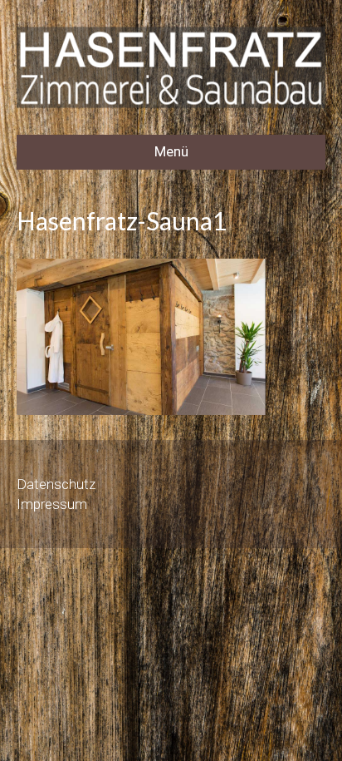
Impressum (52, 504)
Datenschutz (56, 484)
